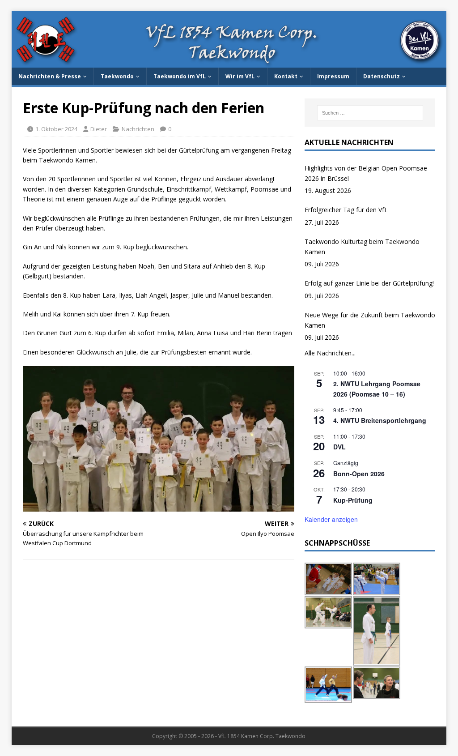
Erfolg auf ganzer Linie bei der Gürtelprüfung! (369, 283)
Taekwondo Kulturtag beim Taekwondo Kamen (362, 246)
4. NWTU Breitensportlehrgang (379, 420)
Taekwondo (117, 76)
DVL (339, 446)
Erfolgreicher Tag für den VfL (346, 209)
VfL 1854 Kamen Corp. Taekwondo (261, 736)
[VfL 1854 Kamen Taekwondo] (229, 62)
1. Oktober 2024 (56, 129)
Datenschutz (381, 76)
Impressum (333, 76)
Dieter (98, 129)
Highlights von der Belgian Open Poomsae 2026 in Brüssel (366, 173)
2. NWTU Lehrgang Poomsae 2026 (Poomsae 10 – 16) (376, 388)
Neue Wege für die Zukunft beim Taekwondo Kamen (370, 320)
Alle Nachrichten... (330, 353)
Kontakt (285, 76)
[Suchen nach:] (370, 112)
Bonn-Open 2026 (359, 473)
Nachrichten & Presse (49, 76)
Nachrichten (138, 129)
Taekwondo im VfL (179, 76)
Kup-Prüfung (353, 499)
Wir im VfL (239, 76)
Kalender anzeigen (331, 519)
